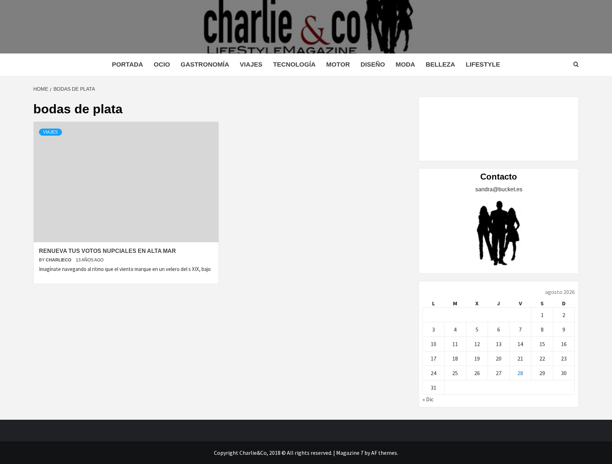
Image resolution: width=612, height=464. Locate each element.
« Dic (428, 399)
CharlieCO (59, 260)
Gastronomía (205, 64)
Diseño (373, 64)
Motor (338, 64)
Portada (127, 64)
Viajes (251, 64)
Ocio (162, 64)
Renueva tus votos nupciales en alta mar (107, 251)
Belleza (440, 64)
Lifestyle (483, 64)
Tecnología (294, 64)
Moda (405, 64)
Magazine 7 (349, 452)
